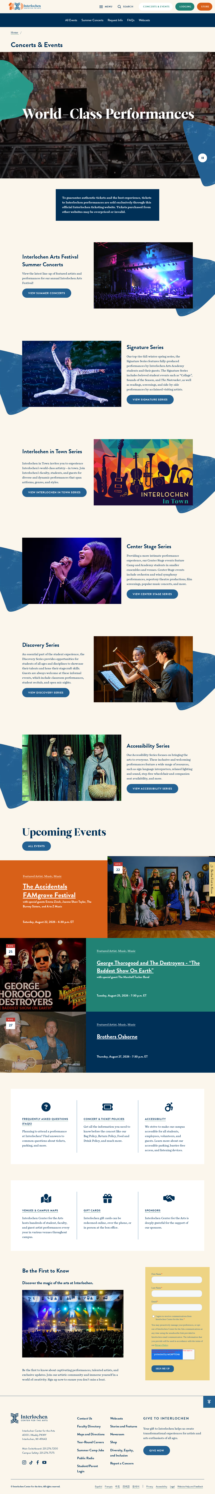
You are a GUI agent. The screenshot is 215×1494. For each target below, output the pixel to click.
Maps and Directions (90, 1434)
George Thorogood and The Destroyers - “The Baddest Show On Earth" (148, 967)
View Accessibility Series (152, 789)
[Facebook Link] (38, 1462)
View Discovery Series (45, 693)
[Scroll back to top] (209, 1402)
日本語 (126, 1486)
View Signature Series (150, 400)
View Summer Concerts (46, 293)
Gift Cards (92, 1211)
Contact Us (84, 1418)
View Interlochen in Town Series (54, 492)
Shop (113, 1442)
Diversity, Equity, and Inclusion (122, 1453)
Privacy (149, 1486)
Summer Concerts (92, 20)
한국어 (135, 1486)
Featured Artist (33, 876)
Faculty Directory (89, 1426)
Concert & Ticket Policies (104, 1119)
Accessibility (161, 1486)
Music (48, 876)
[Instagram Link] (24, 1462)
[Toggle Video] (202, 157)
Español (98, 1486)
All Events (71, 20)
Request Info (115, 20)
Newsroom (117, 1434)
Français (109, 1486)
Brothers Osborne (117, 1036)
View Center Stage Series (152, 594)
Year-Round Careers (90, 1442)
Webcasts (144, 20)
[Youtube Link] (44, 1462)
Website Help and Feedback (190, 1486)
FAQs (130, 20)
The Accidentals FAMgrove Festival (49, 890)
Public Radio (85, 1458)
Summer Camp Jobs (90, 1450)
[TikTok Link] (31, 1462)
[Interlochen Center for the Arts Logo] (25, 6)
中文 (117, 1486)
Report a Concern (122, 1463)
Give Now (156, 1451)
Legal (172, 1486)
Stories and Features (123, 1426)
